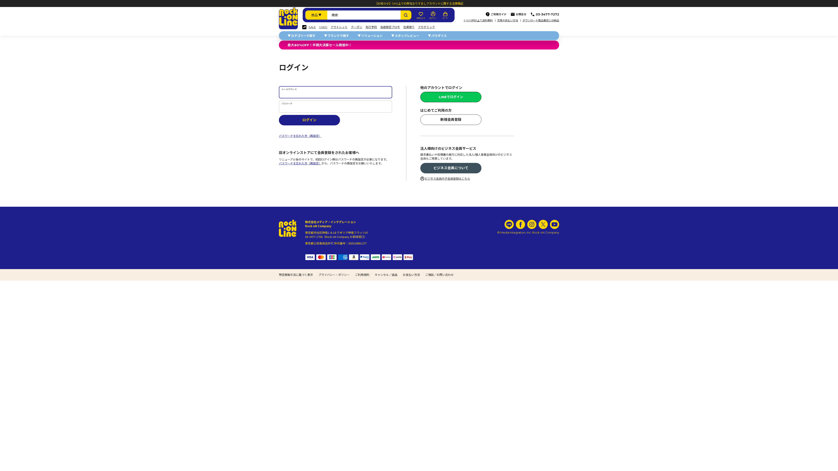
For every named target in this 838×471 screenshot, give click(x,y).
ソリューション (372, 35)
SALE (312, 27)
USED (323, 27)
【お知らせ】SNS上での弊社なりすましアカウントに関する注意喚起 (419, 3)
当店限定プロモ (390, 27)
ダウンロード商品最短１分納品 (540, 20)
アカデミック (426, 27)
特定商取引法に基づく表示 (296, 274)
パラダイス (439, 35)
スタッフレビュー (407, 35)
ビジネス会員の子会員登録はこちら (447, 178)
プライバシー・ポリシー (334, 274)
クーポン (356, 27)
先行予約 (371, 27)
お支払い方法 (411, 274)
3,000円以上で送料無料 (478, 20)
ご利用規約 (362, 274)
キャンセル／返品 (386, 274)
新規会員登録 (450, 120)
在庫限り (409, 27)
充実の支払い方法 (507, 20)
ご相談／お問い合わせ (439, 274)
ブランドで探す (338, 36)
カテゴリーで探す (303, 36)
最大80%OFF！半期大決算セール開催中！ (320, 45)
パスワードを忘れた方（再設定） (300, 136)
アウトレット (339, 27)
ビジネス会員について (450, 168)
